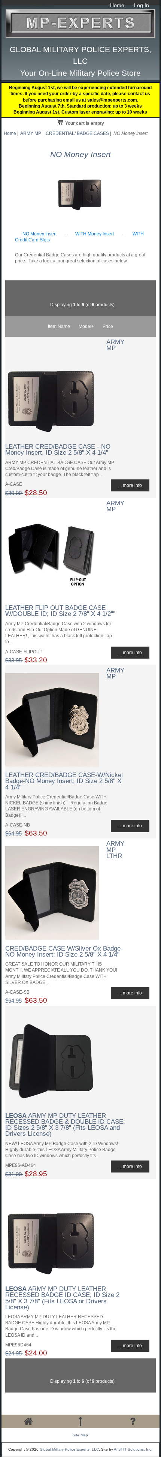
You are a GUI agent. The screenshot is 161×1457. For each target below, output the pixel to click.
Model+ (86, 326)
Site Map (80, 1435)
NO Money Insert (39, 233)
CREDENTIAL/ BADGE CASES (77, 133)
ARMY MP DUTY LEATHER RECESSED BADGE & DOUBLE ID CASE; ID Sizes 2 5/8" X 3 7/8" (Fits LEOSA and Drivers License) (65, 1125)
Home (117, 5)
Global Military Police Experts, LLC (69, 1449)
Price (108, 326)
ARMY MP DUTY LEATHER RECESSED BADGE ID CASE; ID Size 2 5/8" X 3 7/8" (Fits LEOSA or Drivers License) (62, 1298)
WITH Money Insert (94, 233)
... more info (130, 485)
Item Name (59, 326)
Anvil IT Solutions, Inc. (133, 1449)
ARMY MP (30, 133)
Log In (141, 5)
